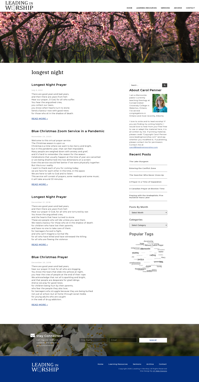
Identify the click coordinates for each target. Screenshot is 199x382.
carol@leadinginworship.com (143, 147)
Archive (178, 8)
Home (129, 8)
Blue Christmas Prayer (50, 257)
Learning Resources (146, 8)
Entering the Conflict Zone (142, 168)
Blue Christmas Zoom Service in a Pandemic (68, 131)
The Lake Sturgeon (138, 161)
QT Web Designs (160, 371)
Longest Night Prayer (49, 85)
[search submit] (164, 85)
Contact (190, 8)
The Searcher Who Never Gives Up (146, 175)
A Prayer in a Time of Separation (145, 182)
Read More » (40, 118)
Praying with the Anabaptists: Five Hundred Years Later (146, 196)
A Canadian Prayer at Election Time (147, 189)
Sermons (165, 8)
